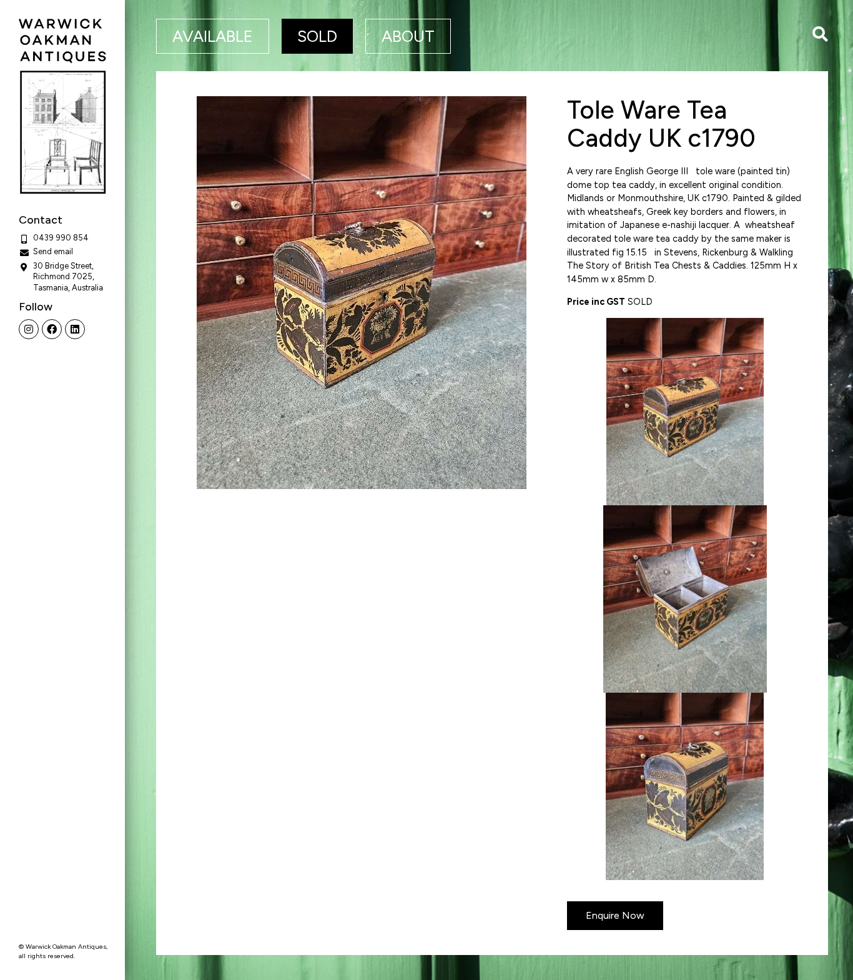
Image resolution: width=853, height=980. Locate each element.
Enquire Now (615, 915)
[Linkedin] (75, 329)
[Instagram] (29, 329)
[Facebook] (52, 329)
